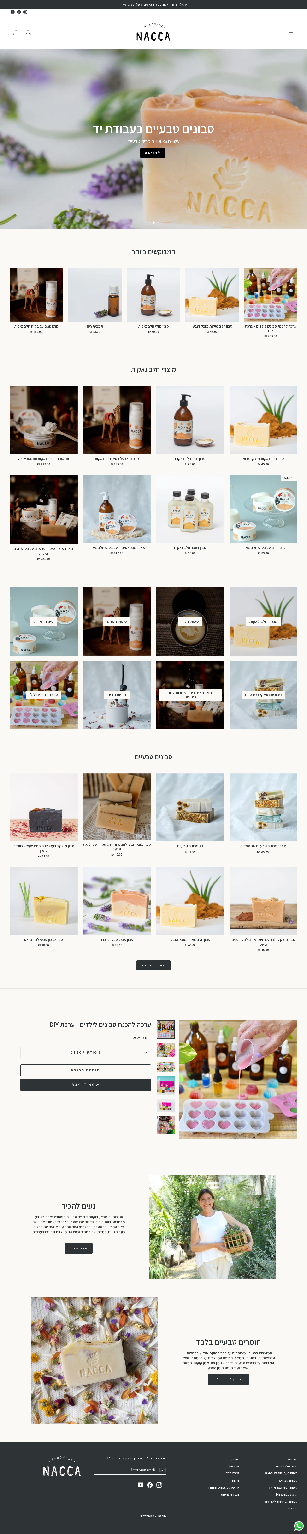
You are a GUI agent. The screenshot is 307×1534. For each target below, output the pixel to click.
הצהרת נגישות (230, 1494)
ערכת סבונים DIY (286, 1494)
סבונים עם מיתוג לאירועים (281, 1501)
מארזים (292, 1459)
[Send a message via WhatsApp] (299, 1526)
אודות (235, 1459)
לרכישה (152, 153)
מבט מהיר (270, 316)
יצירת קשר (232, 1473)
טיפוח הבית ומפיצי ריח (283, 1487)
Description (85, 1052)
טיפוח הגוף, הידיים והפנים (281, 1473)
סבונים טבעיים (288, 1480)
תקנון (235, 1480)
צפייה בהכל (153, 965)
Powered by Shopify (153, 1516)
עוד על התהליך (228, 1379)
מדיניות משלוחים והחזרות (223, 1487)
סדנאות (292, 1508)
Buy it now (86, 1085)
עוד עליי (79, 1248)
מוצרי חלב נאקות (286, 1466)
